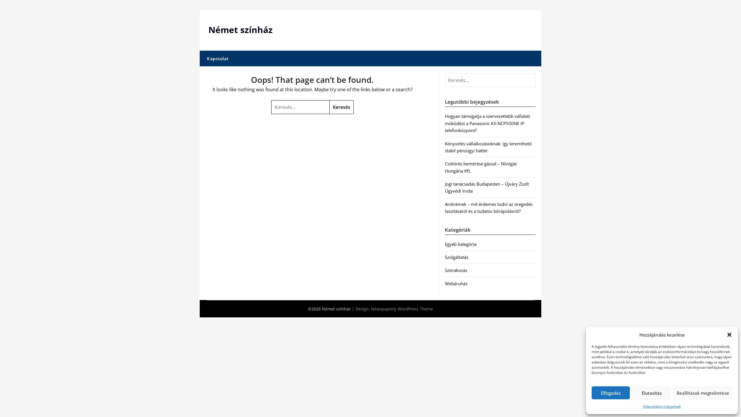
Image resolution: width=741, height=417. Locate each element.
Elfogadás (611, 393)
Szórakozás (456, 270)
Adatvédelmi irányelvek (662, 406)
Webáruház (456, 283)
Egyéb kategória (460, 244)
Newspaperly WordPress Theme (402, 309)
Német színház (240, 30)
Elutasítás (652, 393)
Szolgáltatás (456, 257)
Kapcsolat (218, 58)
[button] (729, 335)
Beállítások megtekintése (703, 393)
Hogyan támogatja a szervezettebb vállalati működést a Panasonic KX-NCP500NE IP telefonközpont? (487, 123)
